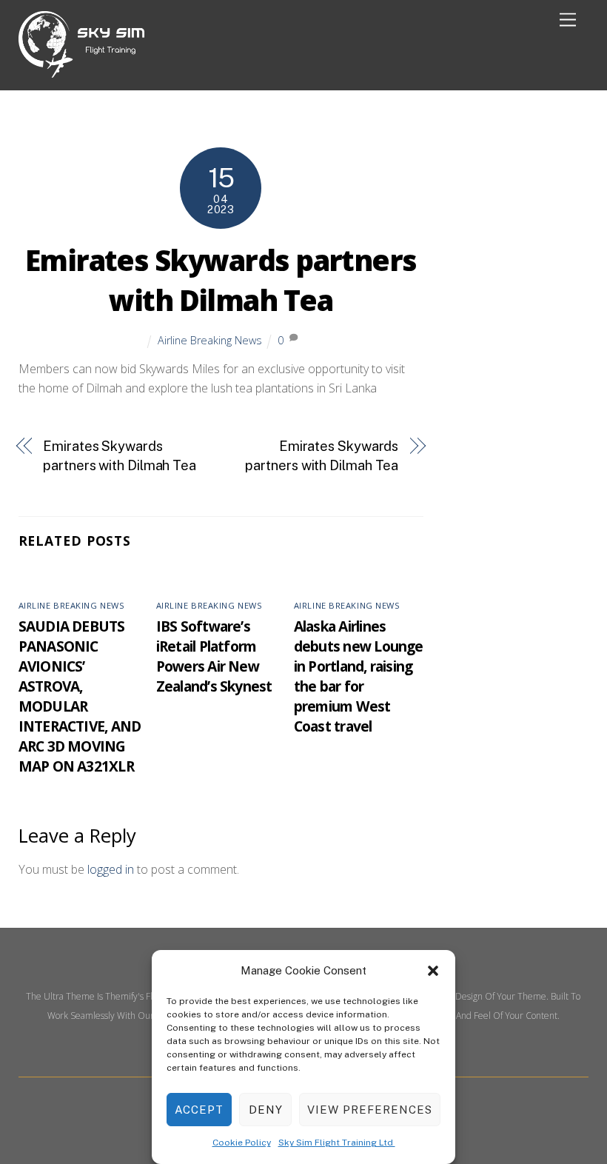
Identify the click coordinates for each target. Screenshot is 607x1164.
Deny (266, 1109)
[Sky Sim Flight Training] (81, 71)
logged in (110, 869)
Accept (199, 1109)
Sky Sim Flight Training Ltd (336, 1142)
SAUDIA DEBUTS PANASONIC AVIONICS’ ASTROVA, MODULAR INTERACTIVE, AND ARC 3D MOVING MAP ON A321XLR (80, 696)
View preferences (369, 1109)
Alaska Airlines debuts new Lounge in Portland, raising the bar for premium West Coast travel (358, 676)
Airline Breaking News (210, 340)
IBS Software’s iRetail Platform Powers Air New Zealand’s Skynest (214, 656)
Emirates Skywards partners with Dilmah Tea (221, 280)
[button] (433, 970)
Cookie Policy (241, 1142)
